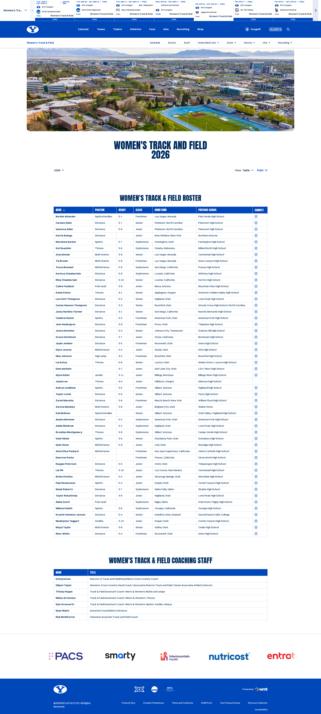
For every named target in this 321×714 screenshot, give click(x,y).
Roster (172, 42)
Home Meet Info (207, 42)
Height (122, 210)
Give (166, 29)
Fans (152, 29)
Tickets (117, 29)
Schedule (155, 42)
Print (260, 170)
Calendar (83, 29)
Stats (230, 42)
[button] (315, 10)
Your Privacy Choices (230, 703)
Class (139, 210)
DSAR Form (206, 703)
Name (59, 210)
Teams (101, 29)
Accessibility (261, 709)
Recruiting (183, 29)
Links (54, 19)
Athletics (135, 29)
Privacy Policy (128, 703)
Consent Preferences (153, 703)
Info (265, 42)
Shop (200, 29)
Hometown (160, 210)
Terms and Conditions (182, 703)
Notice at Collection (258, 703)
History (248, 42)
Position (99, 210)
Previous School (207, 210)
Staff (187, 42)
